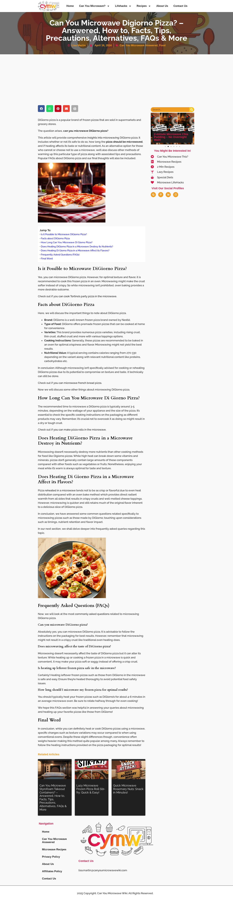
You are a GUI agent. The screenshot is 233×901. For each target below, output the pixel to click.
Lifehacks (121, 5)
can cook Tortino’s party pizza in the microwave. (88, 296)
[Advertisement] (116, 78)
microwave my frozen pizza (82, 690)
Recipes (142, 5)
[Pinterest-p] (160, 194)
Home (70, 5)
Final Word (47, 258)
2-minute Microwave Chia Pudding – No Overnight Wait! (171, 137)
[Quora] (153, 194)
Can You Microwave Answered (139, 45)
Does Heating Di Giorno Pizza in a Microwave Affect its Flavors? (75, 250)
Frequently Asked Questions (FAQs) (60, 254)
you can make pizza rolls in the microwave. (79, 429)
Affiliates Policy (52, 871)
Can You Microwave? (92, 5)
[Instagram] (175, 194)
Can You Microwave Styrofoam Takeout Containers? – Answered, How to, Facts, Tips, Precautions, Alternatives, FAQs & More (53, 797)
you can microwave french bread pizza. (77, 382)
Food (162, 45)
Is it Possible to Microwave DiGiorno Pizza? (64, 234)
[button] (41, 108)
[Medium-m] (168, 194)
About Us (162, 5)
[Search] (191, 109)
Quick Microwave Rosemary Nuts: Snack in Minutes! (128, 789)
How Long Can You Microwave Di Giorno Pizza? (66, 242)
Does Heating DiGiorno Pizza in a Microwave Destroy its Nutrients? (77, 246)
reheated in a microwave (60, 490)
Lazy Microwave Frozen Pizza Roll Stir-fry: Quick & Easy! (90, 789)
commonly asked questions (92, 613)
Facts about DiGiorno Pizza (55, 238)
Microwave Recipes (54, 849)
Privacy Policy (51, 856)
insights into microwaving (103, 137)
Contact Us (180, 5)
